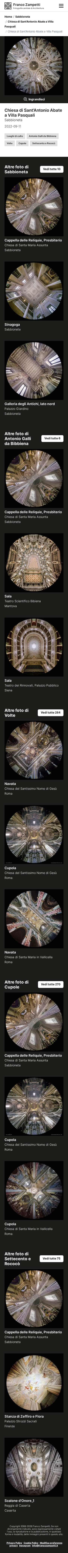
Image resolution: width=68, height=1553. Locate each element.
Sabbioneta (21, 16)
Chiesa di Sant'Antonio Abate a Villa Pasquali (29, 24)
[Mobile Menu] (61, 6)
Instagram (25, 1545)
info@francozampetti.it (45, 1545)
